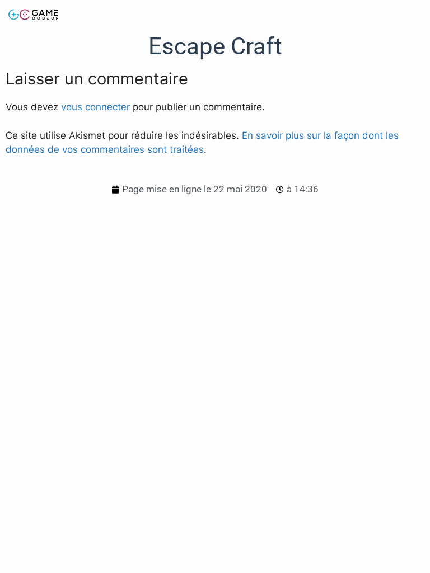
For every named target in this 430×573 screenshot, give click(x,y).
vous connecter (95, 106)
